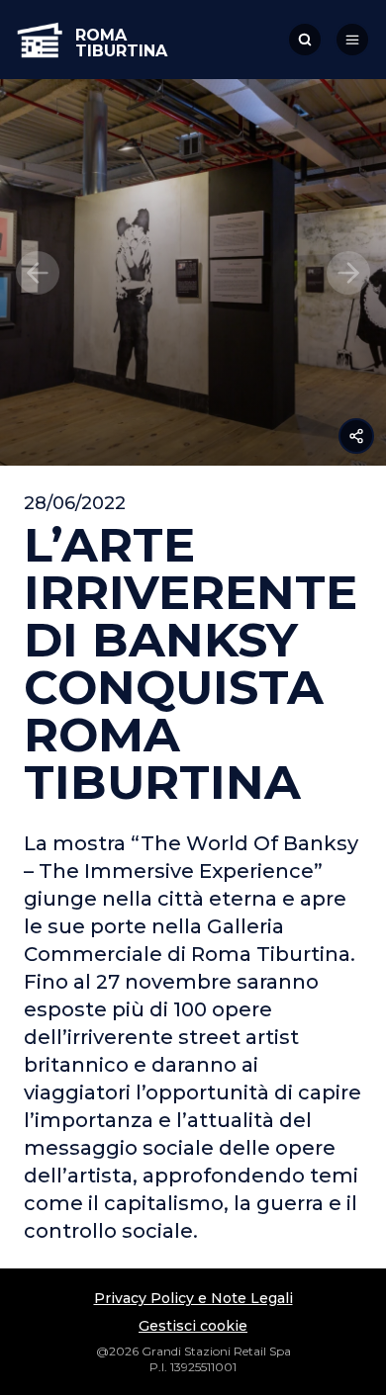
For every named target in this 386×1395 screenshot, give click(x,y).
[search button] (305, 39)
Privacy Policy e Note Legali (193, 1298)
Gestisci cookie (193, 1326)
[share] (356, 436)
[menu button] (352, 39)
